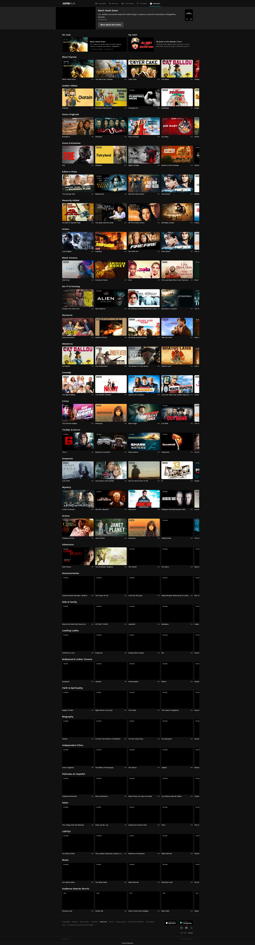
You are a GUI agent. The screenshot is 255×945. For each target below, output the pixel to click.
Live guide (102, 3)
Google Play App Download (186, 923)
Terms (111, 922)
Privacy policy (121, 922)
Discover (115, 3)
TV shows (143, 3)
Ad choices (150, 922)
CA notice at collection (136, 922)
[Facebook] (186, 927)
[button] (110, 24)
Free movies (129, 3)
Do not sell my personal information (80, 925)
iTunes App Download (171, 923)
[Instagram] (181, 927)
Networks (156, 3)
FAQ (63, 925)
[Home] (68, 3)
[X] (191, 927)
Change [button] (190, 933)
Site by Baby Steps (187, 939)
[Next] (192, 68)
